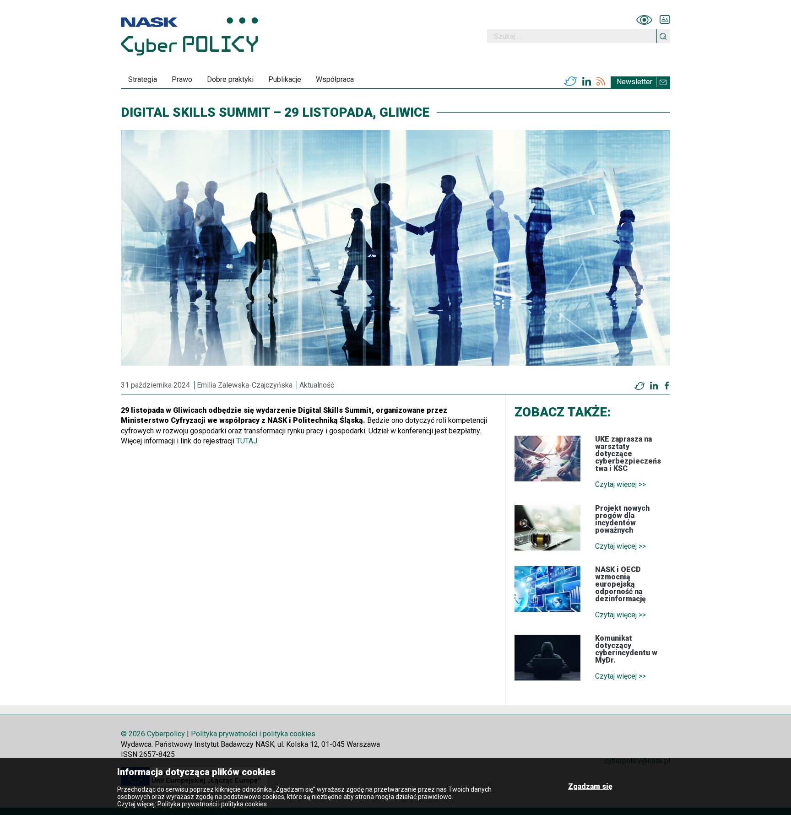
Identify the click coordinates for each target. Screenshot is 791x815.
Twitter (570, 81)
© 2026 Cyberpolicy (153, 733)
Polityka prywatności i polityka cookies (253, 733)
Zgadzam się (590, 786)
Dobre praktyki (230, 79)
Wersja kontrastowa (644, 20)
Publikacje (284, 79)
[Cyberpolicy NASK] (189, 36)
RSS (600, 81)
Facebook (666, 385)
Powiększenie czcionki (665, 20)
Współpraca (335, 79)
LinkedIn (586, 81)
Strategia (142, 79)
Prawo (182, 79)
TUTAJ (246, 441)
